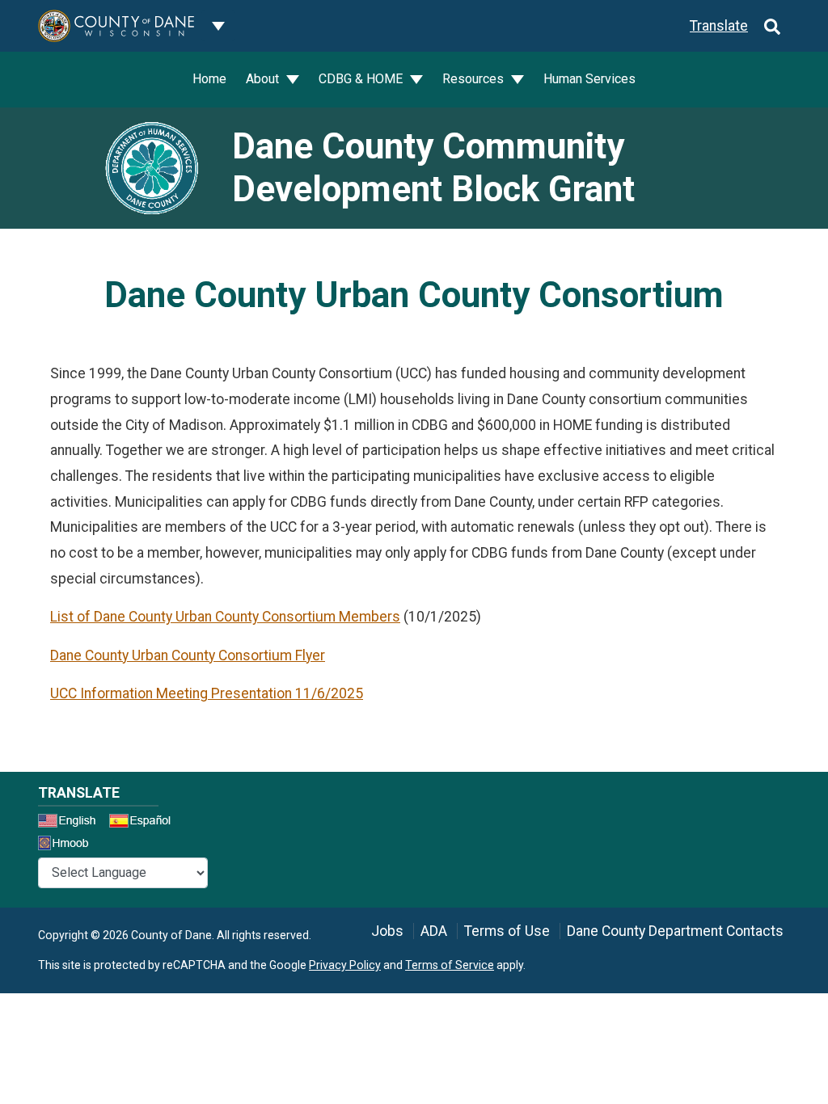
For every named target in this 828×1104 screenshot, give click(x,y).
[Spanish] (143, 823)
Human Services (589, 78)
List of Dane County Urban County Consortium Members (225, 617)
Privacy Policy (345, 965)
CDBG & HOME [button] (362, 78)
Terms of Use (507, 931)
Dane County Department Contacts (675, 931)
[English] (72, 823)
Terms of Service (449, 965)
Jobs (387, 931)
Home (209, 78)
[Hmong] (68, 845)
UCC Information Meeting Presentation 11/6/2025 (206, 693)
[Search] (772, 25)
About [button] (264, 78)
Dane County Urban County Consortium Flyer (187, 655)
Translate (719, 26)
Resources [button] (474, 78)
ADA (433, 931)
